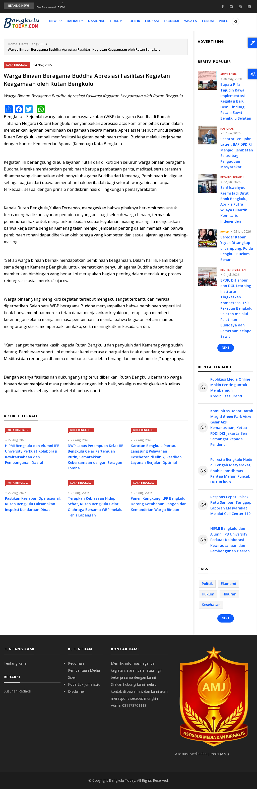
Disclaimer (76, 691)
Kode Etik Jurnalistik (84, 684)
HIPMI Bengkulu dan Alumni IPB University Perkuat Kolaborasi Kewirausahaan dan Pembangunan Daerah (230, 539)
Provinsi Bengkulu (233, 177)
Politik (133, 21)
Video (223, 21)
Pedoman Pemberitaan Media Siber (84, 670)
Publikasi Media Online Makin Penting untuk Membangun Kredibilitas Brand (230, 387)
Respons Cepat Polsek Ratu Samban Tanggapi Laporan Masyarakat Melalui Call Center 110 (231, 505)
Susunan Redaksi (17, 691)
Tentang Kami (15, 663)
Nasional (96, 21)
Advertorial (229, 74)
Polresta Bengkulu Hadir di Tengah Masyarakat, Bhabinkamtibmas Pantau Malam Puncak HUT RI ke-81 (231, 470)
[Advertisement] (96, 568)
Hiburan (229, 594)
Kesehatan (211, 604)
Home (12, 44)
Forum (208, 21)
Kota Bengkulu (32, 44)
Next (225, 347)
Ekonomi (171, 21)
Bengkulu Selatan (233, 270)
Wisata (190, 21)
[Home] (21, 22)
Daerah (74, 21)
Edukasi (152, 21)
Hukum (116, 21)
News (54, 21)
